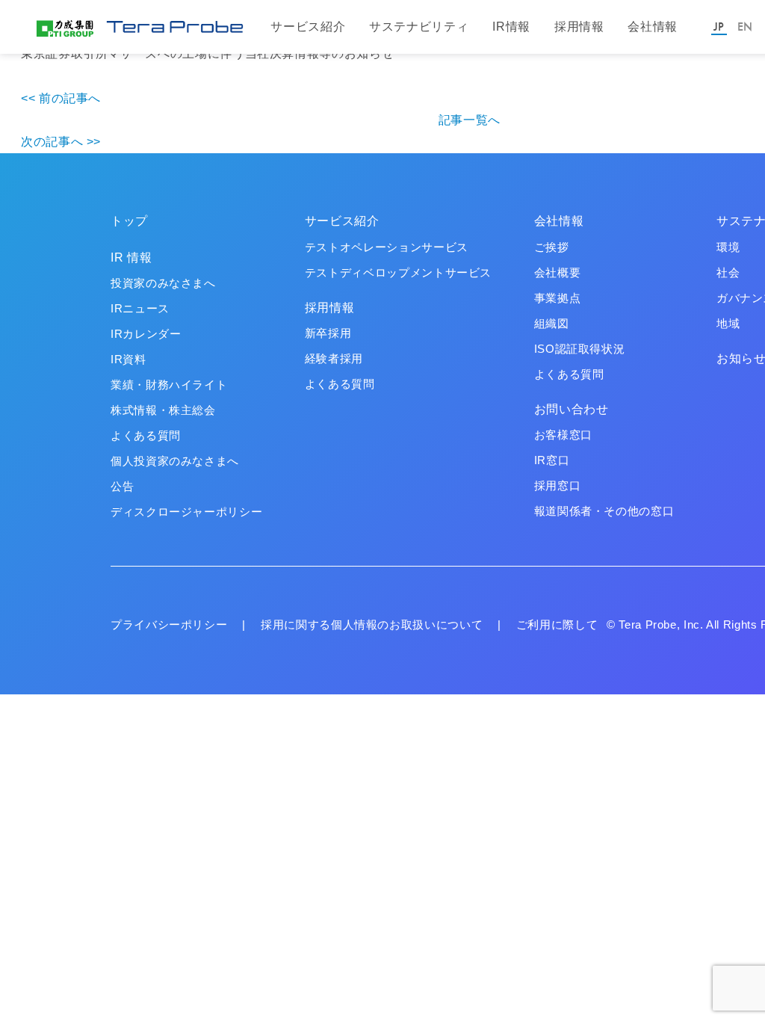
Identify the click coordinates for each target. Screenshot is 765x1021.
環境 (728, 247)
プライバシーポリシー (169, 624)
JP (718, 26)
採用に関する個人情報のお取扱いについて (372, 624)
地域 (728, 323)
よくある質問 (146, 435)
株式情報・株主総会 (163, 410)
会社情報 (653, 26)
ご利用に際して (557, 624)
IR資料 (128, 359)
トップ (129, 221)
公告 (122, 486)
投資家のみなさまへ (163, 283)
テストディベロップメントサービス (398, 272)
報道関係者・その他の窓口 (604, 511)
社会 (728, 272)
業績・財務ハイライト (169, 384)
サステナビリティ (418, 26)
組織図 (551, 323)
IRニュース (140, 308)
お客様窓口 (563, 434)
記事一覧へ (470, 120)
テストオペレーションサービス (386, 247)
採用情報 (579, 26)
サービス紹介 (307, 26)
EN (744, 26)
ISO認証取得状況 (579, 348)
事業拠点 (557, 298)
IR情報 (511, 26)
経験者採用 (334, 358)
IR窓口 (552, 460)
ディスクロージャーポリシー (186, 511)
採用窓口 (557, 485)
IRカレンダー (146, 333)
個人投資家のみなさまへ (175, 460)
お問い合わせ (571, 409)
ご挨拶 (551, 247)
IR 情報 (131, 257)
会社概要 (557, 272)
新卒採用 (328, 333)
